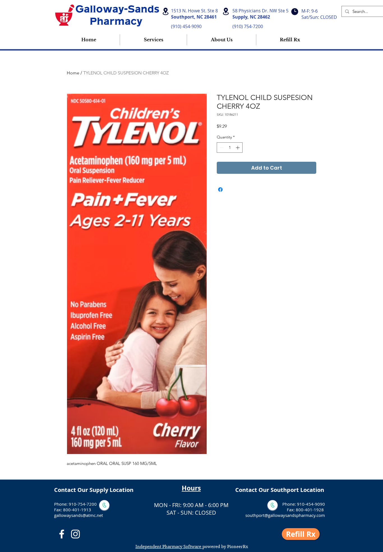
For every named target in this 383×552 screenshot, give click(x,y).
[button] (221, 39)
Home (73, 73)
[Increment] (238, 147)
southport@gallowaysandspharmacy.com (285, 515)
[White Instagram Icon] (75, 534)
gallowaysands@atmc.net (78, 515)
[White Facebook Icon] (62, 534)
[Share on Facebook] (220, 189)
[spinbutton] (230, 147)
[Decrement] (221, 147)
